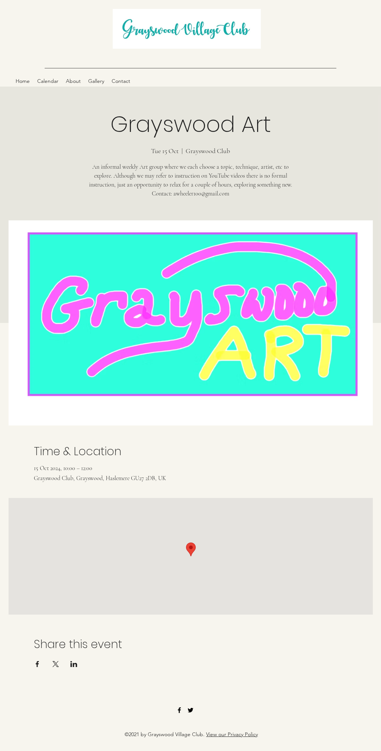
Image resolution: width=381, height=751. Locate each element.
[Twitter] (190, 710)
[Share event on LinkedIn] (73, 664)
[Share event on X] (55, 664)
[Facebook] (179, 710)
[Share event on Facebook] (37, 664)
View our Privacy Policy (232, 734)
